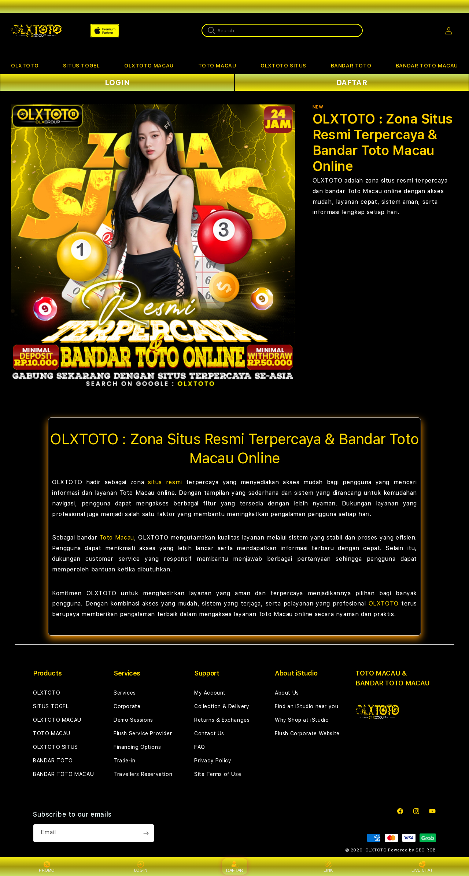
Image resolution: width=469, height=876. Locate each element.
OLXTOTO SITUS (283, 66)
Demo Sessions (133, 720)
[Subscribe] (146, 833)
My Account (210, 693)
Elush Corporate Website (307, 733)
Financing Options (137, 747)
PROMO (47, 870)
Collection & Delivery (222, 706)
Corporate (127, 706)
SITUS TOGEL (81, 66)
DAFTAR (352, 82)
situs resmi (165, 482)
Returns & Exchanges (222, 720)
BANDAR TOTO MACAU (427, 66)
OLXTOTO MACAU (149, 66)
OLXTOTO (24, 66)
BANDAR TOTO (351, 66)
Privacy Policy (212, 760)
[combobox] (282, 30)
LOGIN (117, 82)
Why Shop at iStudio (302, 720)
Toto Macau (117, 537)
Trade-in (125, 760)
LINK (328, 870)
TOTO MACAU (217, 66)
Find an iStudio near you (306, 706)
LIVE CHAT (422, 870)
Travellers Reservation (143, 774)
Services (125, 693)
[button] (24, 66)
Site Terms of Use (217, 774)
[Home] (36, 30)
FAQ (199, 747)
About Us (287, 693)
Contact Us (209, 733)
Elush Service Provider (143, 733)
